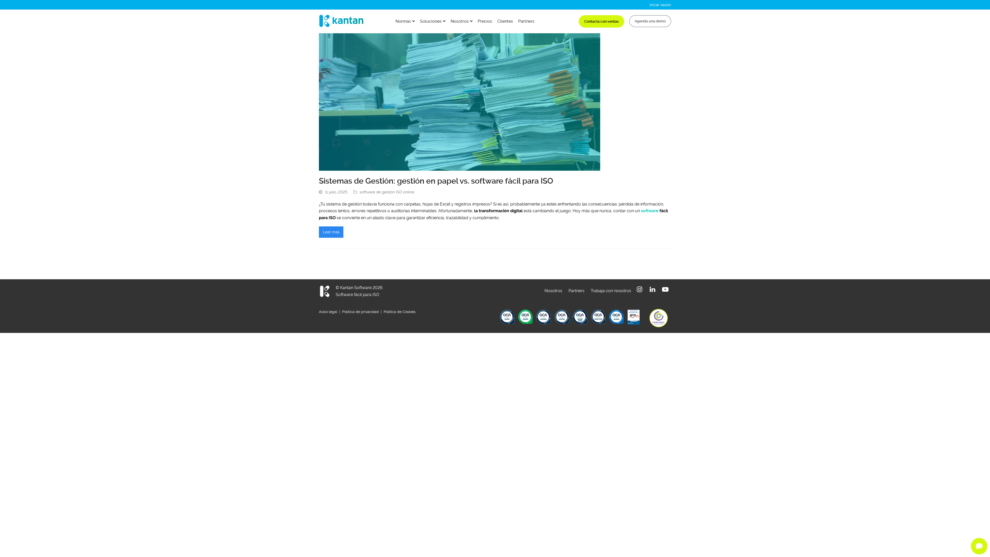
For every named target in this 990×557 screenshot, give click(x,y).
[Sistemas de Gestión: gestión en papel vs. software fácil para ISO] (459, 101)
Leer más (331, 232)
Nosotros (553, 290)
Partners (576, 290)
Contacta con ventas (601, 21)
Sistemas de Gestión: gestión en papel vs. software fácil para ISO (436, 181)
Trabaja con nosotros (611, 290)
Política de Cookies (400, 312)
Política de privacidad (360, 312)
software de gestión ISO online (387, 192)
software (649, 210)
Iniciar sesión (660, 5)
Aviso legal (328, 312)
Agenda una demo (650, 21)
